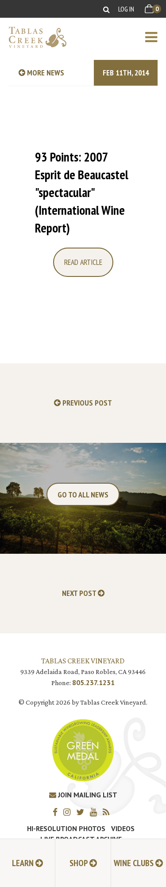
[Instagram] (69, 811)
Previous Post (86, 403)
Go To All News (83, 494)
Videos (123, 828)
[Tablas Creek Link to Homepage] (33, 37)
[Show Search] (106, 9)
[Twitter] (82, 811)
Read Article (83, 262)
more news (44, 72)
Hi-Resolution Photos (66, 828)
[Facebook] (57, 811)
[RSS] (108, 811)
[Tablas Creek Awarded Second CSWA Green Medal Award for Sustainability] (83, 749)
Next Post (80, 593)
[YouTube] (95, 811)
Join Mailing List (86, 794)
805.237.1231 (93, 682)
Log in (126, 8)
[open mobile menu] (155, 37)
